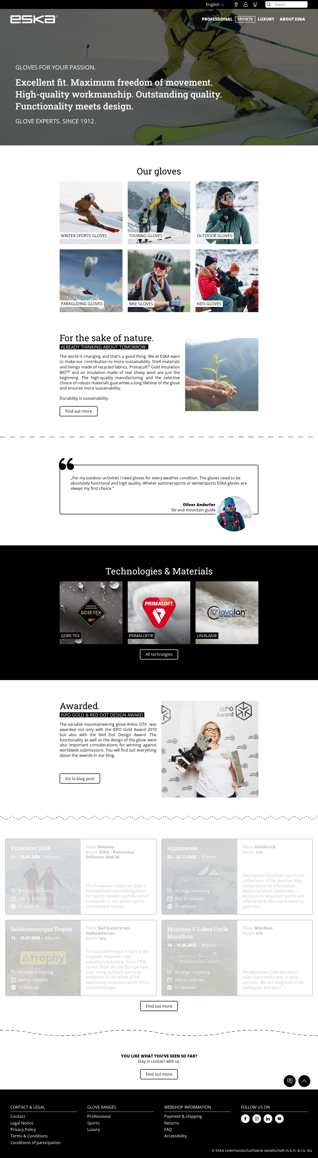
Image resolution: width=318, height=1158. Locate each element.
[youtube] (279, 1118)
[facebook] (245, 1118)
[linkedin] (268, 1118)
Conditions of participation (35, 1142)
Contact (17, 1116)
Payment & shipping (183, 1116)
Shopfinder (236, 4)
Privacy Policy (23, 1129)
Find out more (78, 411)
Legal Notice (21, 1123)
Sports (245, 19)
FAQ (168, 1129)
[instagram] (256, 1118)
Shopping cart (255, 4)
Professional (217, 19)
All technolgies (159, 654)
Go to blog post (79, 778)
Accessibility (175, 1136)
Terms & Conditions (29, 1136)
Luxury (266, 19)
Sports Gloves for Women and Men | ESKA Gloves (34, 19)
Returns (171, 1123)
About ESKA (292, 19)
